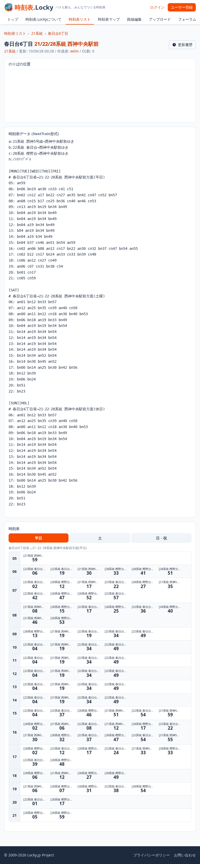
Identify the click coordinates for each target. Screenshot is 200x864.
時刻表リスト (80, 19)
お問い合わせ (185, 855)
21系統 (37, 33)
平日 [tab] (38, 537)
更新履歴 (185, 44)
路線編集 (134, 19)
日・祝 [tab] (161, 537)
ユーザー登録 (182, 7)
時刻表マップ (109, 19)
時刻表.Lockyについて (43, 19)
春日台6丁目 (58, 33)
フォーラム (187, 19)
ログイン (157, 7)
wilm (74, 51)
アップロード (160, 19)
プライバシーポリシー (151, 855)
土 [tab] (100, 537)
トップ (12, 19)
